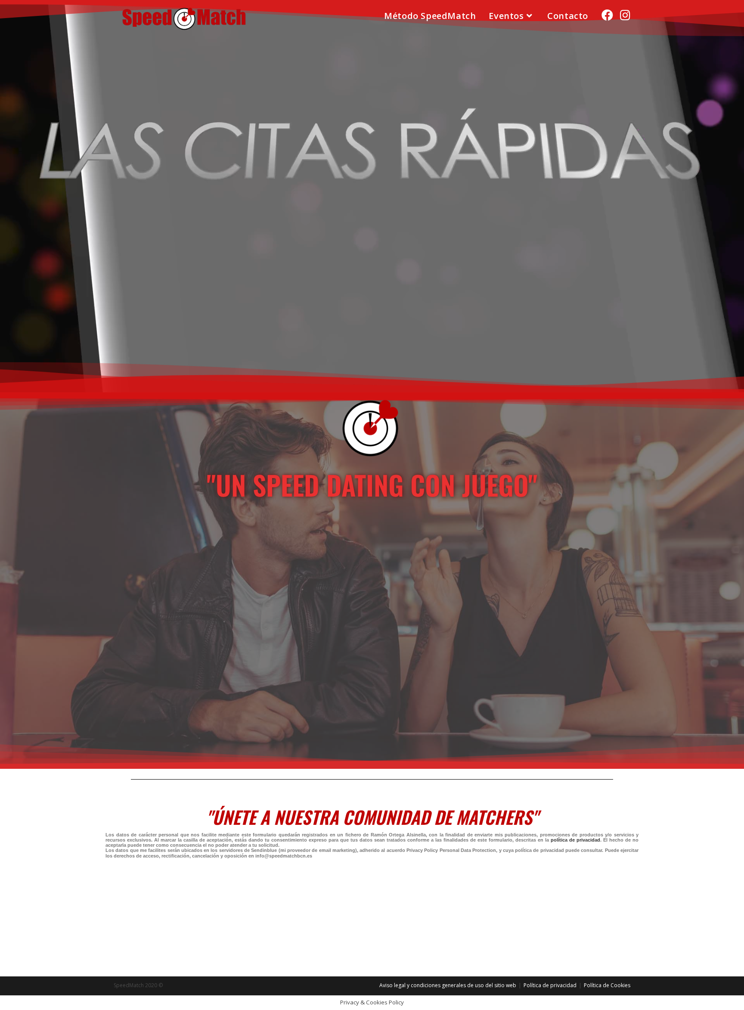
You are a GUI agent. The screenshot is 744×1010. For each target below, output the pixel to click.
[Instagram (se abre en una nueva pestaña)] (625, 15)
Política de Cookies (607, 985)
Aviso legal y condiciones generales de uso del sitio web (447, 985)
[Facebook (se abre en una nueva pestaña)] (607, 15)
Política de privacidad (550, 985)
